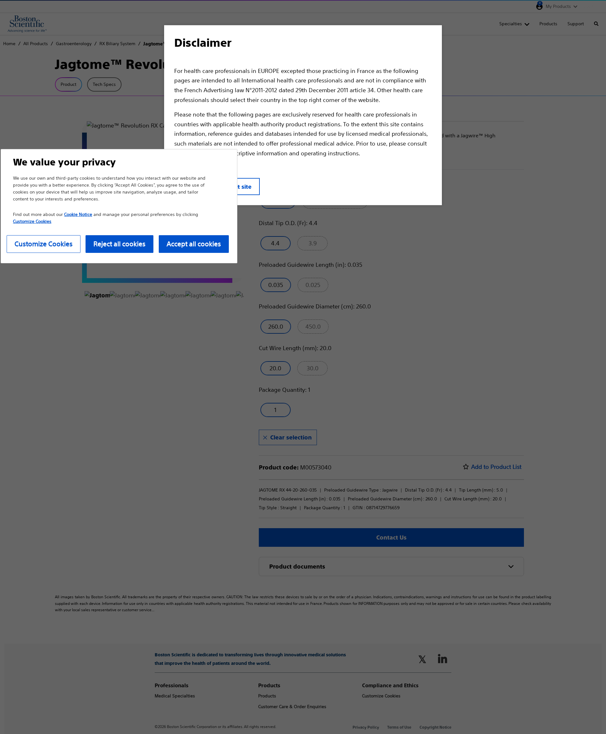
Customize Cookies (44, 244)
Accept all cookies (194, 244)
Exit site (241, 186)
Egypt (587, 6)
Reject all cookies (119, 244)
